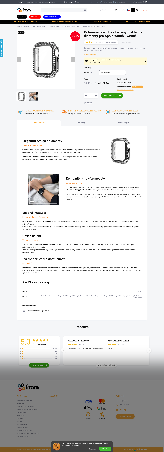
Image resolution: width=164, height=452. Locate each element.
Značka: (126, 42)
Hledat (85, 10)
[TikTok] (124, 409)
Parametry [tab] (81, 123)
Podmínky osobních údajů (24, 430)
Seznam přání (121, 10)
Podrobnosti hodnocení (111, 42)
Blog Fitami (20, 418)
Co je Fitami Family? (95, 62)
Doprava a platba (22, 424)
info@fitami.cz (123, 401)
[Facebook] (117, 409)
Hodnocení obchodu (22, 436)
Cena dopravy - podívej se (125, 90)
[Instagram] (120, 409)
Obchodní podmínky (22, 427)
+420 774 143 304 (124, 404)
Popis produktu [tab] (39, 123)
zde (79, 445)
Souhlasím (106, 449)
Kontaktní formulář (125, 416)
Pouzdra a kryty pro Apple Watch (38, 311)
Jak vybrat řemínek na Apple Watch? (45, 2)
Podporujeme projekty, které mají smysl (28, 433)
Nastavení (92, 449)
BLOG (78, 2)
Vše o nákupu (69, 2)
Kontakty (19, 421)
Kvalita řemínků (21, 412)
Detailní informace (90, 54)
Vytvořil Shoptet (128, 449)
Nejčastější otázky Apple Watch (25, 2)
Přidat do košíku (110, 95)
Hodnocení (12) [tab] (123, 123)
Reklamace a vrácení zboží (24, 400)
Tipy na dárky (20, 403)
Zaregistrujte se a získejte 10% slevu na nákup (105, 60)
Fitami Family (20, 415)
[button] (149, 350)
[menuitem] (22, 17)
